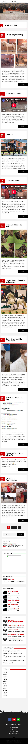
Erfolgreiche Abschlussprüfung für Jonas (14, 660)
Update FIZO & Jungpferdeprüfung (11, 479)
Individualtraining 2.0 (13, 629)
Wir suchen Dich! (9, 662)
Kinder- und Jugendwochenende (16, 625)
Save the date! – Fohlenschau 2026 (13, 653)
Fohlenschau (11, 579)
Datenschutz (17, 742)
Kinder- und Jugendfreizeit (14, 638)
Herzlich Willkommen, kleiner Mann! (14, 226)
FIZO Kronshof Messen (13, 180)
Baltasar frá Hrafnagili (13, 600)
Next (26, 11)
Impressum (10, 742)
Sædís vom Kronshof (13, 604)
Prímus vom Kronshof (13, 608)
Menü (15, 1)
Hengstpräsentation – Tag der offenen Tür (15, 454)
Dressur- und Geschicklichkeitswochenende (15, 621)
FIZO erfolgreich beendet (13, 93)
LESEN (22, 85)
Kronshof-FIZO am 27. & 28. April (14, 399)
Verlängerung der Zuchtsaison (12, 651)
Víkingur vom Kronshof (13, 595)
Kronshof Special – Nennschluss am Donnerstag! (15, 281)
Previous (1, 11)
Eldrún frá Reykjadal (13, 591)
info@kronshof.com (14, 733)
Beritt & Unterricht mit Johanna (16, 634)
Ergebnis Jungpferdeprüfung (14, 35)
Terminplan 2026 (12, 544)
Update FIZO (9, 135)
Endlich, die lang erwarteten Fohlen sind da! (14, 340)
